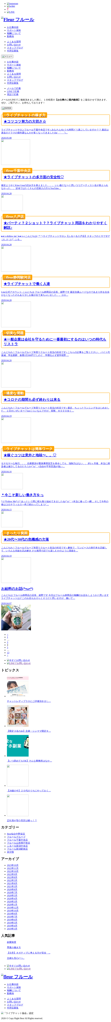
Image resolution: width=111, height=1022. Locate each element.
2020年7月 (12, 892)
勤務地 (10, 36)
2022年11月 (12, 868)
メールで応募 (14, 88)
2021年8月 (12, 883)
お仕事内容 (12, 27)
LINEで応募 (13, 91)
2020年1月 (12, 904)
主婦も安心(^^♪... (15, 958)
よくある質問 (14, 41)
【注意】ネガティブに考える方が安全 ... (28, 953)
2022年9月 (12, 874)
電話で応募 (12, 94)
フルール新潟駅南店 (17, 849)
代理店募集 (12, 51)
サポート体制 (14, 30)
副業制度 (11, 942)
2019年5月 (12, 922)
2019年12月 (12, 907)
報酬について (14, 33)
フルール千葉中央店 (17, 840)
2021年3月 (12, 886)
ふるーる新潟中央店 (17, 846)
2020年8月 (12, 889)
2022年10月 (12, 871)
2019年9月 (12, 913)
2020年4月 (12, 898)
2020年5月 (12, 895)
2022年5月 (12, 880)
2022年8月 (12, 877)
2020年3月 (12, 901)
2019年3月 (12, 929)
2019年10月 (12, 910)
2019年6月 (12, 919)
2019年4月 (12, 925)
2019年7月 (12, 916)
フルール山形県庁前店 (18, 843)
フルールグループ (16, 837)
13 (8, 652)
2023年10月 (12, 865)
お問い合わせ (14, 44)
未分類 (10, 852)
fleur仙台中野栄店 (16, 834)
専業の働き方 (14, 947)
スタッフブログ (15, 48)
